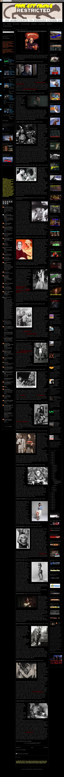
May (53, 476)
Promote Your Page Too (6, 130)
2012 (52, 502)
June (53, 475)
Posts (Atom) (23, 749)
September (54, 470)
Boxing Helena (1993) (8, 255)
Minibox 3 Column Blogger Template (27, 769)
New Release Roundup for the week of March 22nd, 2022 (8, 334)
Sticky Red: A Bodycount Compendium (6, 276)
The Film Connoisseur (8, 357)
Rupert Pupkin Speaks (8, 332)
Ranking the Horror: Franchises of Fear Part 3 (11, 111)
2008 (52, 509)
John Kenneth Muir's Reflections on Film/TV (8, 227)
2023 (52, 457)
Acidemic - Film (7, 320)
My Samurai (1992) (7, 379)
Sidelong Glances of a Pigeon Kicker (8, 239)
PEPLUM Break (6, 244)
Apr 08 (54, 485)
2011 (52, 504)
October (54, 468)
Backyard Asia (7, 257)
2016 (52, 496)
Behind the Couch (7, 254)
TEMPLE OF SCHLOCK (8, 283)
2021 (52, 460)
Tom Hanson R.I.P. (7, 284)
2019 (52, 463)
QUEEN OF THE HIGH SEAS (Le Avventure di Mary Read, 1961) (9, 354)
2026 (52, 452)
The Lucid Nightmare (8, 326)
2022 (52, 459)
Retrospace (6, 362)
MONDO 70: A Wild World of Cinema (7, 352)
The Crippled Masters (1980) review (11, 85)
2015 (52, 497)
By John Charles (7, 395)
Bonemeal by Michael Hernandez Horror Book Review (8, 250)
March (53, 487)
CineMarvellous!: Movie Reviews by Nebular (8, 338)
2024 (52, 455)
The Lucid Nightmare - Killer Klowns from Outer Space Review (9, 328)
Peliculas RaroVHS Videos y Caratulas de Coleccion (8, 413)
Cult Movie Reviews (8, 223)
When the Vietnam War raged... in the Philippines (8, 292)
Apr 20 (54, 479)
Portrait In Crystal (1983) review (11, 60)
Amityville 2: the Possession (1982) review (57, 398)
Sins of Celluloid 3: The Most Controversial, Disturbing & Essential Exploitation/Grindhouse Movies (55, 383)
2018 (52, 492)
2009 (52, 507)
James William (35, 769)
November (54, 466)
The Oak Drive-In (7, 287)
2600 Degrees (40, 769)
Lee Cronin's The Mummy (8, 273)
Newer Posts (18, 747)
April (53, 478)
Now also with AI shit (7, 294)
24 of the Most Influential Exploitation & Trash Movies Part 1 (57, 438)
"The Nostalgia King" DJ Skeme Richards (8, 382)
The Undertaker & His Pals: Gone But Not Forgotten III (32, 31)
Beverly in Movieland (8, 233)
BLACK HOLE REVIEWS (8, 400)
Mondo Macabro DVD (8, 367)
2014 (52, 499)
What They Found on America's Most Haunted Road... (8, 230)
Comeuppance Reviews (8, 378)
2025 (52, 454)
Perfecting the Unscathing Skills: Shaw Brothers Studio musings (8, 345)
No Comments (11, 93)
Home (32, 747)
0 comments (38, 742)
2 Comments (11, 69)
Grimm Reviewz (7, 389)
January (54, 490)
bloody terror (6, 272)
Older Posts (46, 747)
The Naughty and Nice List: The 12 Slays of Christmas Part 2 (11, 73)
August (53, 471)
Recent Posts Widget (5, 120)
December (54, 465)
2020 (52, 462)
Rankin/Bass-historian (8, 207)
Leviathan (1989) (7, 224)
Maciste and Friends (8, 419)
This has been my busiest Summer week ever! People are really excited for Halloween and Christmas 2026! (8, 210)
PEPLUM (5, 243)
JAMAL (5, 386)
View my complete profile (55, 652)
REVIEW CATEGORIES (7, 26)
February (54, 489)
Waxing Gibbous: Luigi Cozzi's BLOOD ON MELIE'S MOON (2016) (8, 323)
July (53, 473)
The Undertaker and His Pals (34, 743)
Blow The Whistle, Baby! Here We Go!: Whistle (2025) (8, 279)
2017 (52, 494)
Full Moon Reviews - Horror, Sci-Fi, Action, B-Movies (9, 215)
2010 (52, 505)
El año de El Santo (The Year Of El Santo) (8, 406)
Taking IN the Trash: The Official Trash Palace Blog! (8, 372)
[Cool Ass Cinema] (3, 129)
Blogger (10, 426)
